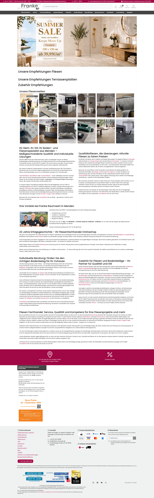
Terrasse (47, 274)
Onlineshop (28, 188)
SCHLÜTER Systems (84, 283)
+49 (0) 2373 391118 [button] (55, 439)
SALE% (35, 12)
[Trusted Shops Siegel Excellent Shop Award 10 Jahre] (76, 477)
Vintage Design (94, 161)
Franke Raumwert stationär (26, 433)
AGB (19, 441)
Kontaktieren (103, 193)
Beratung (43, 244)
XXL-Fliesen (41, 273)
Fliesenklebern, (108, 275)
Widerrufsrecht (22, 435)
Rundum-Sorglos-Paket (48, 194)
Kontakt (20, 446)
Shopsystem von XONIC (131, 482)
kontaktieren (43, 197)
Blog (19, 450)
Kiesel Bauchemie (84, 279)
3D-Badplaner (28, 298)
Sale (68, 318)
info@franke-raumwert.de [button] (57, 441)
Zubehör (68, 12)
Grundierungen (83, 275)
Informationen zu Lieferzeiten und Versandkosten (49, 492)
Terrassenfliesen (45, 12)
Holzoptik (131, 159)
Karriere (20, 452)
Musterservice (99, 12)
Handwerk (110, 12)
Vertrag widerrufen (26, 461)
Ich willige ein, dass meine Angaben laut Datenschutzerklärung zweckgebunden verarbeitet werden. (123, 442)
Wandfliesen (89, 12)
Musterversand (22, 448)
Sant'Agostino (111, 172)
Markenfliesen (58, 12)
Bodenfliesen (78, 12)
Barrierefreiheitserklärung (25, 457)
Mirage (96, 172)
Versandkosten (22, 437)
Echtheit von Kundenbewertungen (28, 455)
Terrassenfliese (83, 175)
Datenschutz (21, 439)
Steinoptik (116, 161)
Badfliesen (22, 267)
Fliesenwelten (25, 12)
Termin (94, 302)
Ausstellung (120, 12)
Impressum (21, 444)
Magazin (129, 12)
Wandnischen (113, 281)
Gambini (101, 172)
